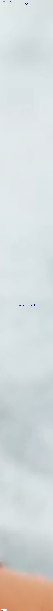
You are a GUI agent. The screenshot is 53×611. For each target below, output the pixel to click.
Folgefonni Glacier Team (7, 1)
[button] (48, 1)
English (4, 610)
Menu (47, 1)
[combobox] (4, 610)
